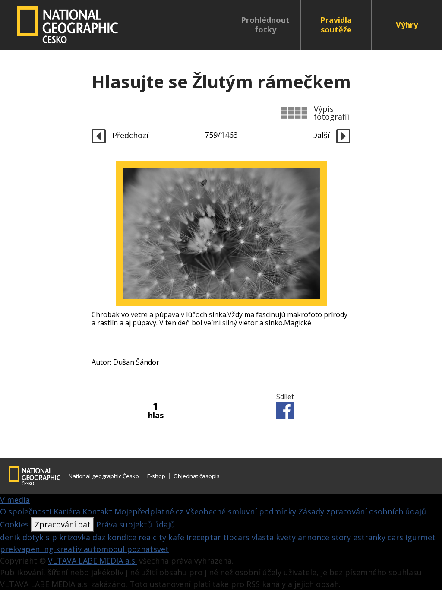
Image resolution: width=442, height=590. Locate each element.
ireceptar (204, 537)
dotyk (34, 537)
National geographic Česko (104, 476)
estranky (370, 537)
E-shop (156, 476)
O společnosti (25, 511)
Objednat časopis (197, 476)
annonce (315, 537)
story (342, 537)
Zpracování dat (63, 524)
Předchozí (129, 135)
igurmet (420, 537)
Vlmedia (15, 500)
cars (396, 537)
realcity (153, 537)
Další (322, 135)
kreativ (70, 549)
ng (50, 549)
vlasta (264, 537)
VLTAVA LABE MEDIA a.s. (92, 560)
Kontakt (97, 511)
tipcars (237, 537)
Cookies (14, 524)
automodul (105, 549)
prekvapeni (22, 549)
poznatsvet (148, 549)
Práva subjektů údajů (135, 524)
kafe (177, 537)
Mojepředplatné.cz (148, 511)
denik (11, 537)
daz (99, 537)
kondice (123, 537)
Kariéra (67, 511)
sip (52, 537)
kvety (287, 537)
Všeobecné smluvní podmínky (241, 511)
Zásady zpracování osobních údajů (362, 511)
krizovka (75, 537)
